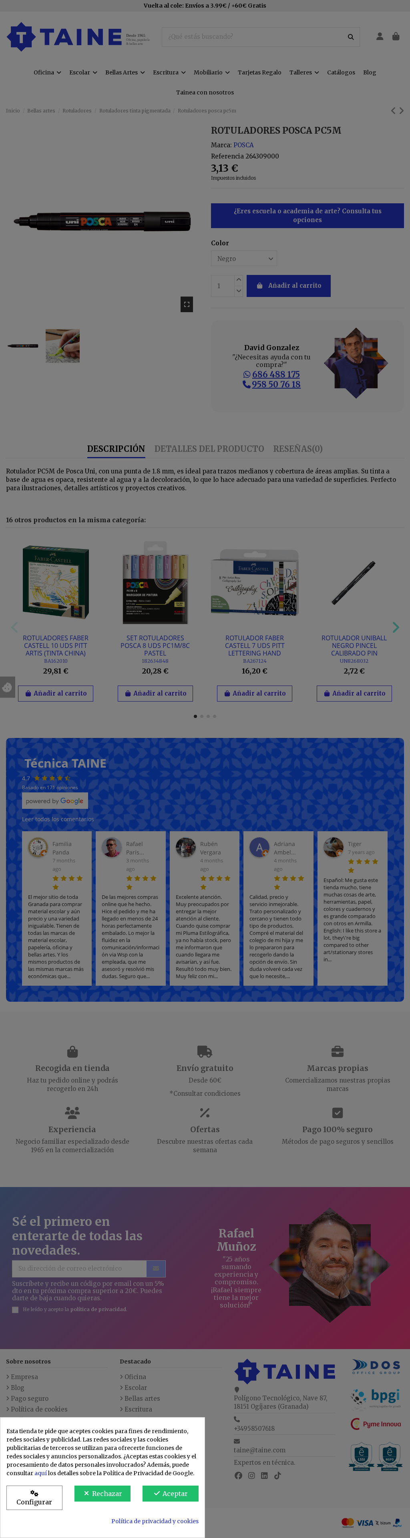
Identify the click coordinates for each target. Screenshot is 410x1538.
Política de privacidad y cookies (155, 1521)
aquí (40, 1473)
